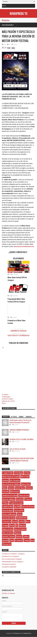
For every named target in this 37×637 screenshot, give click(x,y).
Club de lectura (15, 491)
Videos (12, 540)
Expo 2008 (17, 506)
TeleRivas (26, 536)
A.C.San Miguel (18, 473)
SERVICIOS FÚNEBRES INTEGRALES (19, 430)
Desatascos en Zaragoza (10, 556)
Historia (19, 514)
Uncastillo (5, 540)
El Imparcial (28, 499)
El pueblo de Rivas (7, 506)
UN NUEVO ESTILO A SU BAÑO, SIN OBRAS (21, 439)
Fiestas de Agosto (7, 510)
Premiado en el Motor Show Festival (16, 321)
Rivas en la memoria (20, 529)
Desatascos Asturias (9, 564)
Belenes (4, 488)
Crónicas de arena (24, 495)
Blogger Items (27, 633)
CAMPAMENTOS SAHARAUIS (18, 331)
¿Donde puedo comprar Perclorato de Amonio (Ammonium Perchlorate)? (20, 421)
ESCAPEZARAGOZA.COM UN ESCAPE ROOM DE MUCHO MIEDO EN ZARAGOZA (21, 459)
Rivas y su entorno (7, 533)
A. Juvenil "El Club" (7, 473)
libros (4, 403)
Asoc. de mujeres (15, 480)
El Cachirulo (19, 499)
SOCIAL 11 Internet (8, 593)
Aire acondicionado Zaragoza (12, 559)
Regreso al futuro (7, 529)
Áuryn (32, 540)
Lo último (21, 521)
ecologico (5, 394)
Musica (28, 521)
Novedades (8, 25)
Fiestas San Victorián (28, 506)
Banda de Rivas (25, 484)
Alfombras (5, 480)
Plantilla (11, 525)
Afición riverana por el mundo (10, 476)
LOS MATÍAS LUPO (21, 518)
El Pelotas (5, 503)
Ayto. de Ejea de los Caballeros (11, 484)
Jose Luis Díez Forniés (8, 518)
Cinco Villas (5, 491)
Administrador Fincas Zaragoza (12, 561)
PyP (17, 525)
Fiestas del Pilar (19, 510)
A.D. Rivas (27, 473)
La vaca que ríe (6, 521)
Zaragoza (26, 540)
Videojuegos (6, 397)
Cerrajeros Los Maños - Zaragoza (13, 554)
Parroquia (5, 525)
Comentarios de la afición (9, 495)
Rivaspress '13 (18, 13)
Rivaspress (17, 533)
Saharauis (19, 536)
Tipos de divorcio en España (17, 449)
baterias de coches (8, 401)
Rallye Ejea (22, 525)
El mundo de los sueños (16, 503)
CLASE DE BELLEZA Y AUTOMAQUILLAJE (18, 335)
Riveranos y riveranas (8, 536)
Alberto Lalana (25, 476)
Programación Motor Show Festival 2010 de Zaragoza (16, 300)
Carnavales (29, 488)
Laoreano (15, 521)
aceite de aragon (7, 399)
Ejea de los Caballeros (8, 499)
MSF (9, 44)
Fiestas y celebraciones (9, 514)
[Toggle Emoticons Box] (3, 347)
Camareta (11, 488)
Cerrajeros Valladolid (9, 567)
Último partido (6, 544)
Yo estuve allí (19, 540)
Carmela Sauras (20, 488)
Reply (4, 44)
